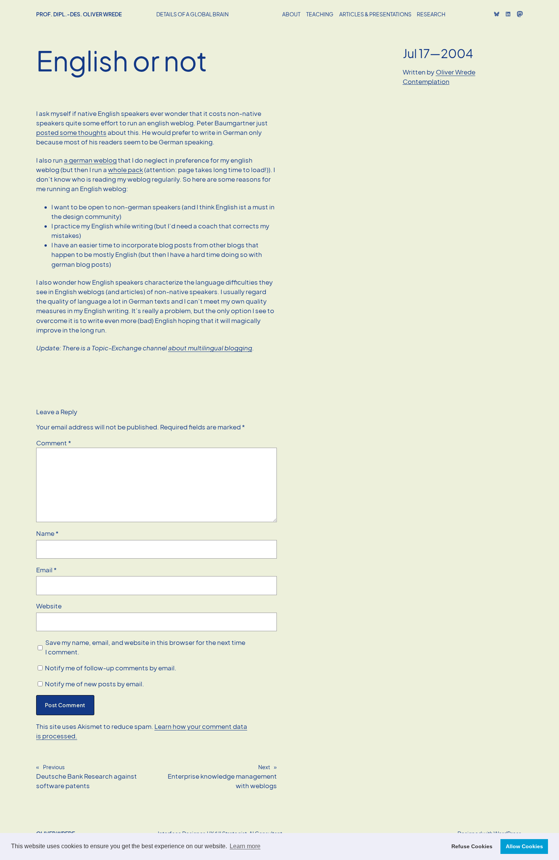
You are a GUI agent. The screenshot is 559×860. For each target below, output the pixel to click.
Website (49, 606)
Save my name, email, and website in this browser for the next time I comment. (145, 647)
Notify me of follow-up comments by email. (110, 668)
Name (47, 533)
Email (46, 570)
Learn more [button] (245, 846)
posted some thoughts (71, 132)
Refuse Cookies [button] (471, 846)
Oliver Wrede (455, 72)
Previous (54, 766)
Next (264, 766)
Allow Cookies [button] (524, 846)
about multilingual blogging (210, 348)
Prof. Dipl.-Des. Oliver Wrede (79, 14)
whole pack (125, 170)
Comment (53, 443)
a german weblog (90, 160)
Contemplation (426, 82)
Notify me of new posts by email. (94, 684)
